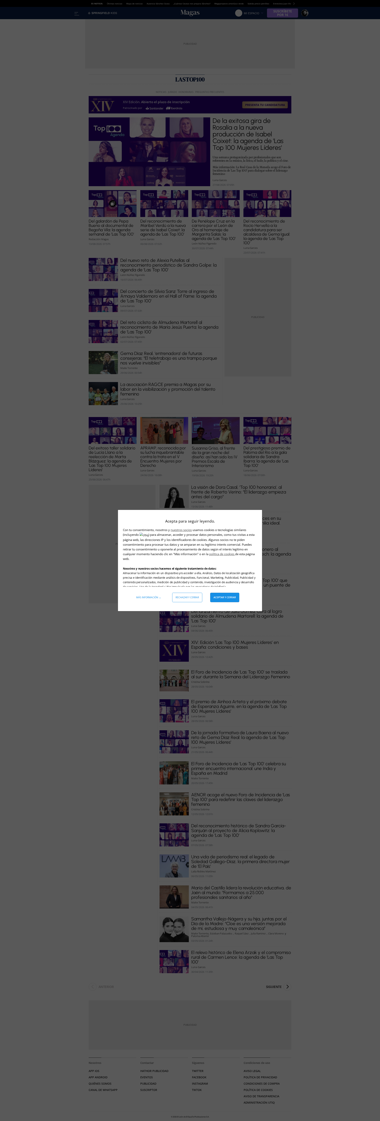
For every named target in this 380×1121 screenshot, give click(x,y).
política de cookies (222, 554)
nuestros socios (181, 530)
